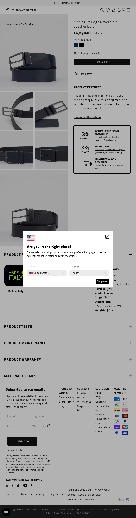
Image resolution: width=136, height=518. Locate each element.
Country (31, 266)
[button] (107, 237)
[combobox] (39, 273)
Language (75, 266)
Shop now (102, 281)
